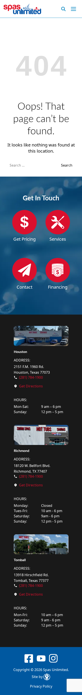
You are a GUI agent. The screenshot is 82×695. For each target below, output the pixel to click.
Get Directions (31, 386)
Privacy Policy (41, 686)
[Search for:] (35, 165)
